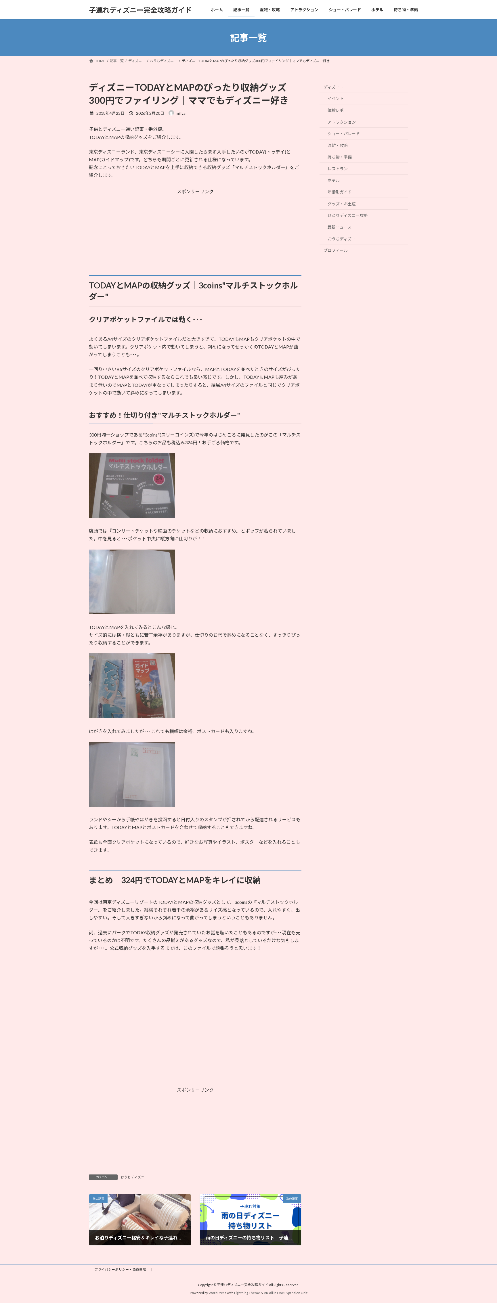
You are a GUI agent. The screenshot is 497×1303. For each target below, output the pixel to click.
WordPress (217, 1293)
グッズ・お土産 (342, 203)
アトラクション (342, 122)
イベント (336, 98)
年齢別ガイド (340, 192)
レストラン (338, 168)
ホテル (334, 180)
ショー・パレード (344, 133)
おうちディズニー (134, 1177)
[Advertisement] (195, 235)
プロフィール (336, 250)
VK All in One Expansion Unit (285, 1293)
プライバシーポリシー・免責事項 (120, 1269)
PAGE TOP (480, 1258)
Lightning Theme (247, 1293)
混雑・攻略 (338, 145)
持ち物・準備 (340, 157)
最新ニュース (339, 227)
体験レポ (336, 110)
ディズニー (333, 87)
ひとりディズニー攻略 (348, 215)
